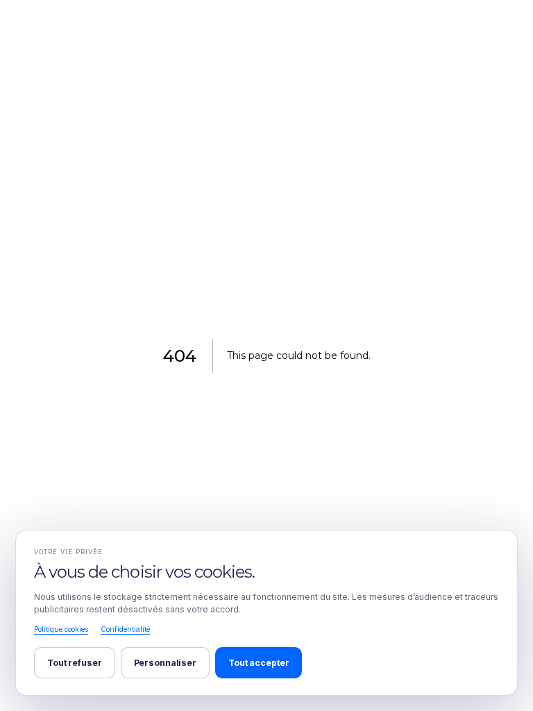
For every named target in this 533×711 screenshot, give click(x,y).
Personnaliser (165, 663)
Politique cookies (61, 629)
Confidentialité (125, 629)
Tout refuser (74, 663)
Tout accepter (258, 663)
